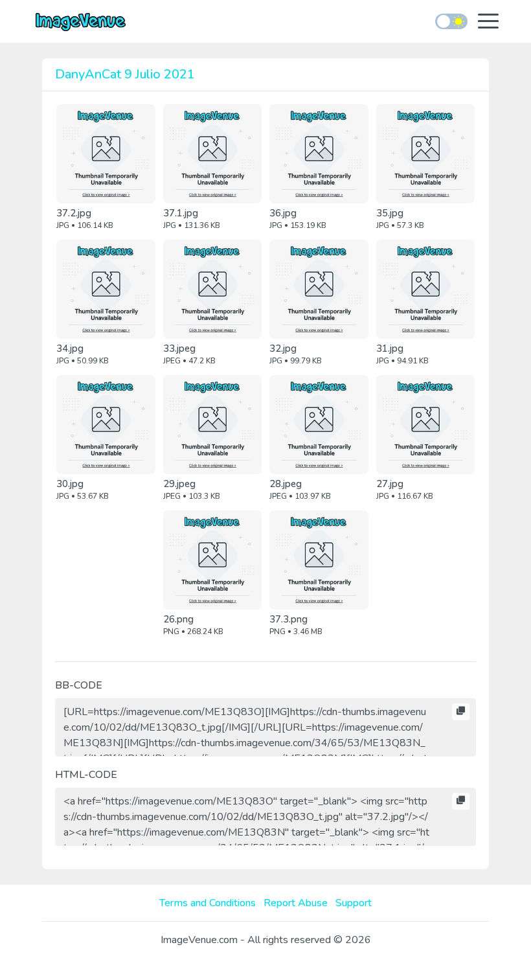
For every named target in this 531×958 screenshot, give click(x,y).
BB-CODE (78, 685)
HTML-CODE (86, 775)
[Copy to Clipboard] (460, 711)
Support (353, 903)
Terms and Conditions (207, 903)
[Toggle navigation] (488, 22)
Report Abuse (296, 903)
